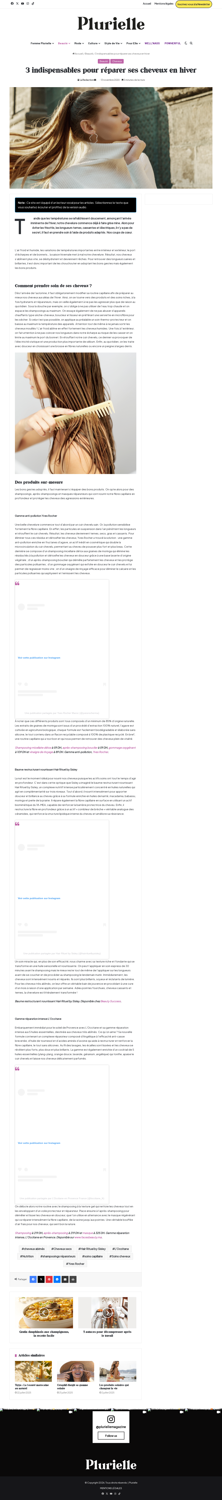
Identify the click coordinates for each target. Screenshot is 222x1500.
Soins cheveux (121, 1256)
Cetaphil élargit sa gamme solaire (72, 1386)
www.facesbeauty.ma (88, 1237)
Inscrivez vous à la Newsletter (194, 4)
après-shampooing (56, 1232)
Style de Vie (112, 43)
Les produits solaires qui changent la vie (114, 1386)
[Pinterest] (49, 1279)
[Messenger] (57, 1279)
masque (88, 1232)
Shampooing (23, 1232)
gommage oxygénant (122, 747)
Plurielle (133, 1482)
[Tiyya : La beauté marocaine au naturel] (33, 1371)
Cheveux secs (63, 1249)
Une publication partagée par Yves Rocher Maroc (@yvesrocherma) (62, 713)
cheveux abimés (34, 1249)
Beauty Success (111, 1001)
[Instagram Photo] (18, 1427)
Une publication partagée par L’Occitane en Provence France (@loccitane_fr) (62, 1198)
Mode (77, 43)
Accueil (147, 3)
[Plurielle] (111, 23)
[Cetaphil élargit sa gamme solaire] (75, 1371)
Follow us (111, 1435)
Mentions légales (164, 3)
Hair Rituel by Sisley (93, 1249)
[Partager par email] (65, 1279)
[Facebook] (33, 1279)
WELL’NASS (152, 43)
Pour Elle (132, 43)
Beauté (63, 43)
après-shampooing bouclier (79, 747)
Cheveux (117, 61)
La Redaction (87, 80)
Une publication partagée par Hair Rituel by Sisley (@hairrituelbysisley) (62, 953)
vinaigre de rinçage (41, 751)
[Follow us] (111, 1421)
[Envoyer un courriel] (95, 80)
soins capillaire (93, 1256)
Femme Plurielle (41, 43)
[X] (41, 1279)
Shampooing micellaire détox (33, 747)
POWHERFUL (173, 43)
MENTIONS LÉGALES (111, 1488)
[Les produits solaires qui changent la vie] (117, 1371)
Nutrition (28, 1256)
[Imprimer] (73, 1279)
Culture (93, 43)
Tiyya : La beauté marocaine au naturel (32, 1386)
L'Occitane (122, 1249)
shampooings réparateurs (59, 1256)
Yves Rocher (100, 751)
